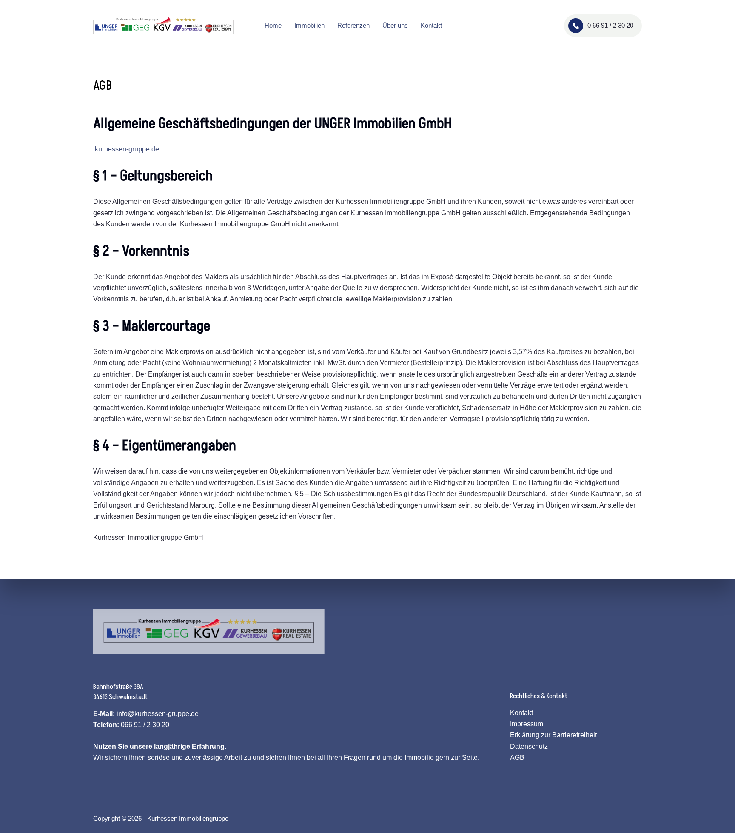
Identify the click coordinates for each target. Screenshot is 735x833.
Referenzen (353, 25)
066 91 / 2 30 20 (145, 724)
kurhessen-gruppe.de (127, 149)
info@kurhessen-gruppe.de (158, 713)
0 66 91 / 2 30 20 (610, 25)
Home (273, 25)
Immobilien (309, 25)
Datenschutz (529, 746)
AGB (517, 757)
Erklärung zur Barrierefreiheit (553, 735)
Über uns (395, 25)
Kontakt (431, 25)
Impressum (526, 723)
